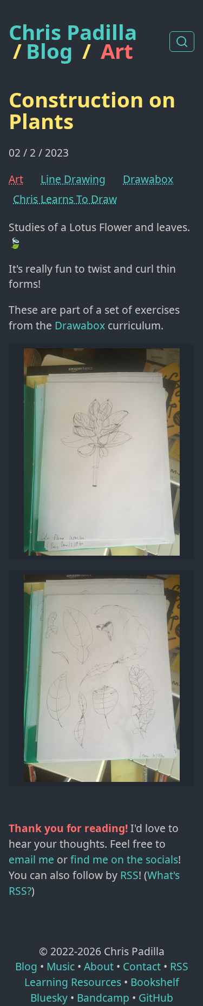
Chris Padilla (73, 32)
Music (61, 966)
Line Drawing (73, 179)
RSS (129, 875)
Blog (49, 51)
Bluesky (49, 997)
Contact (142, 966)
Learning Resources (72, 982)
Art (117, 51)
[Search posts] (181, 41)
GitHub (156, 997)
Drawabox (148, 179)
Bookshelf (154, 982)
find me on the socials (124, 859)
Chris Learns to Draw (65, 199)
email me (31, 859)
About (99, 966)
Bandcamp (103, 997)
